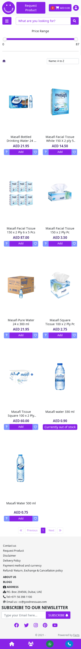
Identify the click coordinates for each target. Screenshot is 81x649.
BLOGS (7, 582)
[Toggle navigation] (6, 21)
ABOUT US (9, 577)
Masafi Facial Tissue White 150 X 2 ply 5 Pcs (60, 141)
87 (77, 44)
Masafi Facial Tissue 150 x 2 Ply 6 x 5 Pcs (21, 230)
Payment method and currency (22, 565)
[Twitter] (26, 626)
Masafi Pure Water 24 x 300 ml (21, 322)
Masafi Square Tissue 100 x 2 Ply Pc (60, 322)
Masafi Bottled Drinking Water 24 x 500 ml (21, 141)
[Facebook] (17, 626)
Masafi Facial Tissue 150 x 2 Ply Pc (60, 230)
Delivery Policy (12, 560)
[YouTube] (55, 626)
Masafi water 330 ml (60, 412)
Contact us (9, 546)
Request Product (31, 7)
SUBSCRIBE (56, 615)
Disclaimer (9, 555)
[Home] (3, 61)
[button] (76, 8)
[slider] (5, 39)
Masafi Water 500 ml (21, 503)
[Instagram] (35, 626)
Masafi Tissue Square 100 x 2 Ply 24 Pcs (21, 415)
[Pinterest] (45, 626)
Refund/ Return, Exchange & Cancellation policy (33, 570)
